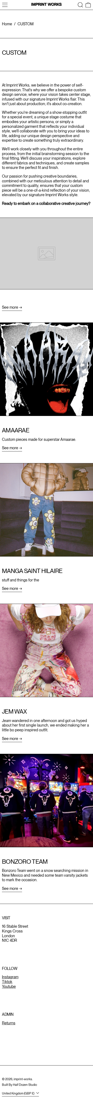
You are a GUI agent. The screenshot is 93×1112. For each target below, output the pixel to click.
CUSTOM (26, 24)
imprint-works (23, 1079)
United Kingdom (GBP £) (18, 1093)
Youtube (9, 986)
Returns (8, 1023)
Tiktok (7, 981)
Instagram (10, 977)
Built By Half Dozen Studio (19, 1084)
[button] (80, 5)
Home (7, 24)
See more (10, 307)
